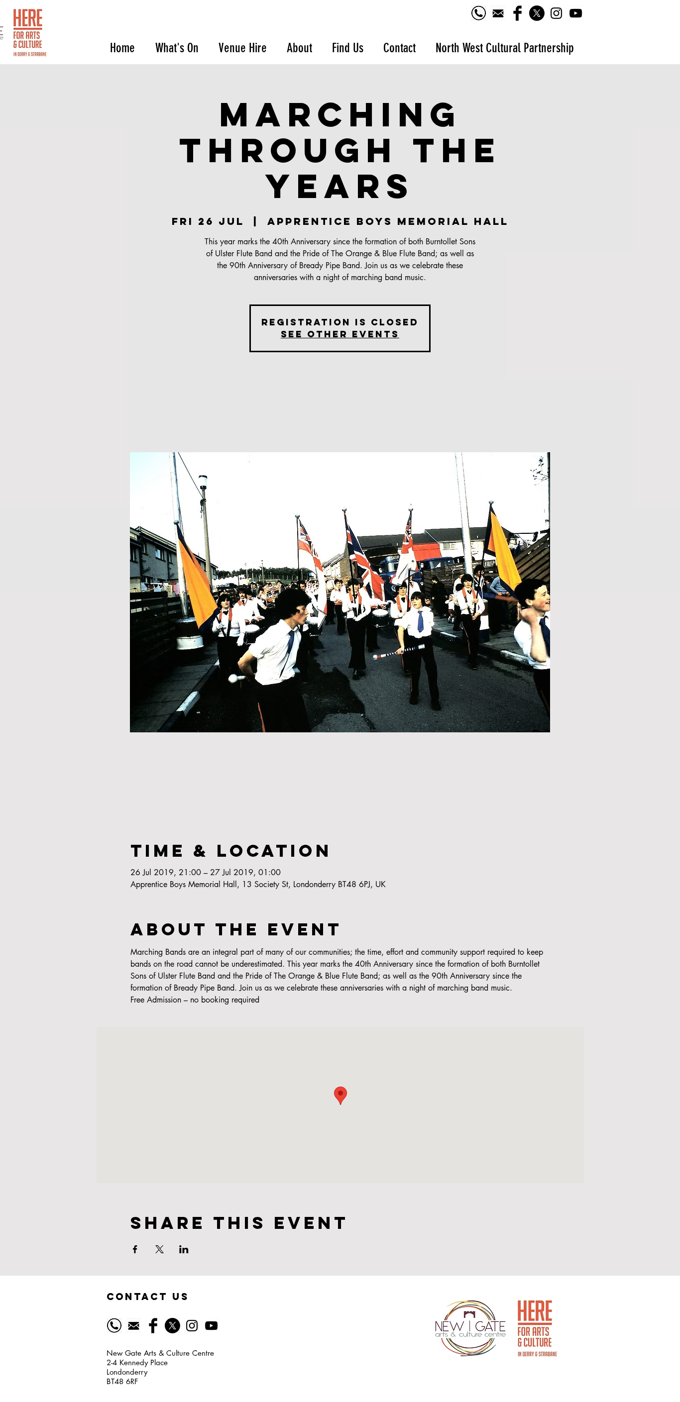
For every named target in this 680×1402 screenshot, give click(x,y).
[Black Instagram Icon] (556, 13)
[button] (176, 48)
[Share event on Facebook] (135, 1249)
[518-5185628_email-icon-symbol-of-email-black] (498, 13)
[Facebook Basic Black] (517, 13)
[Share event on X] (159, 1249)
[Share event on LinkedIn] (184, 1249)
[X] (537, 13)
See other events (340, 334)
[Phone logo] (478, 13)
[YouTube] (575, 13)
